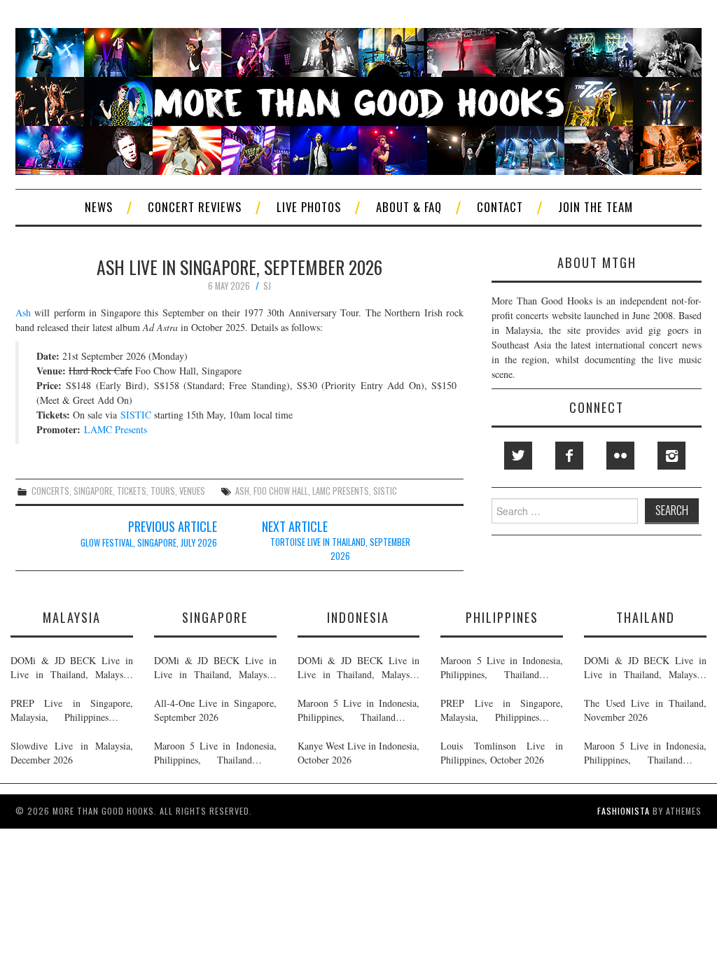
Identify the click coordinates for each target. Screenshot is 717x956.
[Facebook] (569, 456)
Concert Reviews (195, 207)
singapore (93, 491)
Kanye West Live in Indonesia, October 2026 (359, 752)
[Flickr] (620, 456)
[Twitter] (518, 456)
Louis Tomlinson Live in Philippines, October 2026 (501, 752)
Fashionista (623, 810)
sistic (385, 491)
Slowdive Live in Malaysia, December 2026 (72, 752)
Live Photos (309, 207)
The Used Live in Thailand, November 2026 (645, 710)
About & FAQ (409, 207)
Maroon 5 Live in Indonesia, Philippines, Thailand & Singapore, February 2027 (215, 753)
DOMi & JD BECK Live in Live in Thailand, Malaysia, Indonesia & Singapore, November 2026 (72, 668)
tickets (131, 491)
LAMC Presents (115, 429)
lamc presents (340, 491)
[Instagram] (671, 456)
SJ (267, 286)
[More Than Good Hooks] (358, 99)
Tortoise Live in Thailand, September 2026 (340, 549)
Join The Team (595, 207)
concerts (50, 491)
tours (163, 491)
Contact (500, 207)
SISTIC (135, 414)
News (99, 207)
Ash (23, 312)
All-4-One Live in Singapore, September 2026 (215, 710)
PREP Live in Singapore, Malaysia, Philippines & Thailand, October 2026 (72, 710)
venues (192, 491)
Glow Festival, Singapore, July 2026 (149, 542)
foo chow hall (280, 491)
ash (242, 491)
